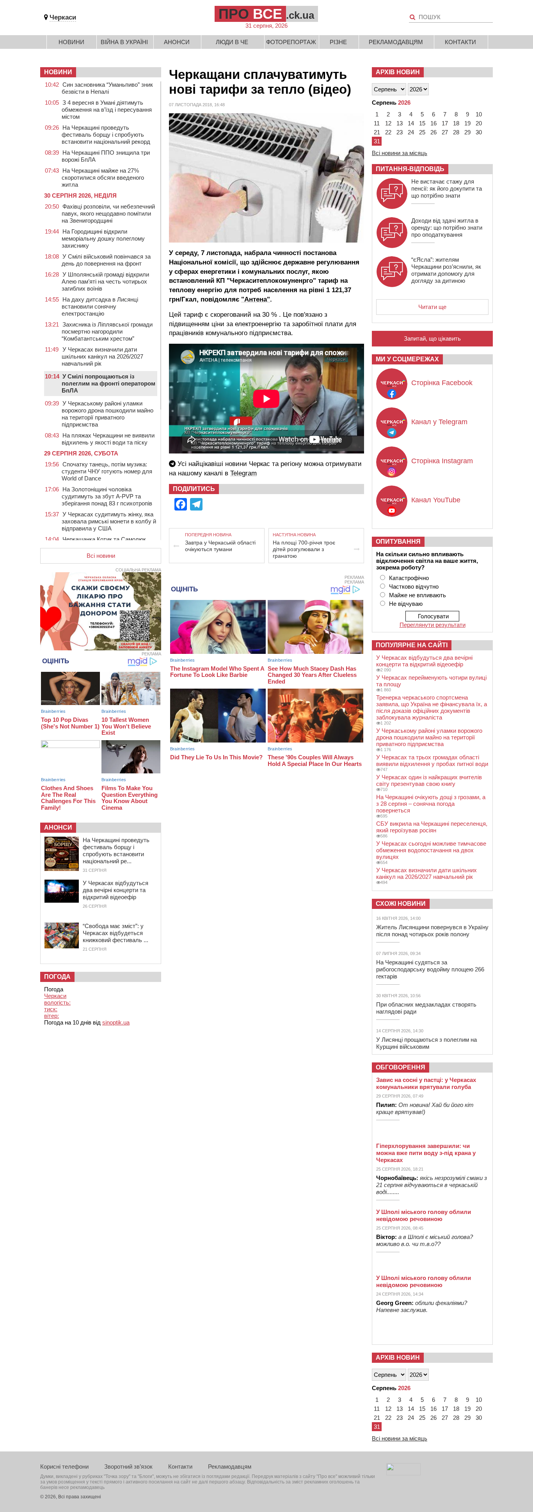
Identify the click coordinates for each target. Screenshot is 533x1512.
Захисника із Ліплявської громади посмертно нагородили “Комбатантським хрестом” (107, 331)
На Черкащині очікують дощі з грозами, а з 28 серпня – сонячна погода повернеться (430, 804)
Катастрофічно (409, 578)
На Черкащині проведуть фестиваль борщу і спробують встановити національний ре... (116, 850)
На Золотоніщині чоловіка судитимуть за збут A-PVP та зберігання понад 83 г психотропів (107, 496)
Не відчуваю (406, 603)
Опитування (398, 541)
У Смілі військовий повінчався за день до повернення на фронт (106, 260)
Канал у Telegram (439, 422)
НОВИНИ (58, 72)
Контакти (460, 42)
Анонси (177, 42)
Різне (338, 42)
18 (456, 123)
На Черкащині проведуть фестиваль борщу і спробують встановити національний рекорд (106, 134)
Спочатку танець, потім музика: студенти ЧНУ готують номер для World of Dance (107, 471)
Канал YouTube (435, 500)
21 (377, 132)
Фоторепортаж (291, 42)
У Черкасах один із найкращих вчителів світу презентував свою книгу (429, 780)
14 (411, 123)
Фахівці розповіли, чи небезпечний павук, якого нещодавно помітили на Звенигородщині (108, 213)
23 (399, 132)
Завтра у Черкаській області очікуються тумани (220, 545)
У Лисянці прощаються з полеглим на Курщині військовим (426, 1043)
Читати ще (432, 306)
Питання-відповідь (410, 169)
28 (456, 132)
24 (411, 132)
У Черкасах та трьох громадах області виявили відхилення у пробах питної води (432, 760)
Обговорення (400, 1067)
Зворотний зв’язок (128, 1466)
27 (445, 132)
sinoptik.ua (116, 1022)
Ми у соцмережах (407, 359)
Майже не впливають (417, 595)
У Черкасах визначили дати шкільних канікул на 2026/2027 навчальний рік (102, 356)
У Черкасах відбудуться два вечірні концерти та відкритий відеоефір (115, 890)
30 (479, 132)
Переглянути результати (432, 624)
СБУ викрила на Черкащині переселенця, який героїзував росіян (431, 827)
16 (433, 123)
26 (433, 132)
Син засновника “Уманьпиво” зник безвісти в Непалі (107, 88)
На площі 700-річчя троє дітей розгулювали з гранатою (304, 549)
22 (388, 132)
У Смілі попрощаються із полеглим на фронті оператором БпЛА (108, 383)
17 (445, 123)
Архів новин (398, 72)
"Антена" (255, 299)
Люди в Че (232, 42)
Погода (57, 976)
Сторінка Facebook (442, 383)
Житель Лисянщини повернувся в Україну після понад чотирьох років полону (432, 930)
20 (479, 123)
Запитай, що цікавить (432, 338)
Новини (71, 42)
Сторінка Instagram (442, 461)
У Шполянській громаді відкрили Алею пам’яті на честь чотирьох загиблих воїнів (105, 281)
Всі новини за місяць (399, 153)
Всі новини (101, 555)
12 (388, 123)
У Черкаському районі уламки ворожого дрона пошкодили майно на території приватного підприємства (107, 414)
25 (422, 132)
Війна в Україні (124, 42)
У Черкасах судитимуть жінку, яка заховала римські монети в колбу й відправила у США (109, 521)
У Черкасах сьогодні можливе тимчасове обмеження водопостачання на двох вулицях (431, 850)
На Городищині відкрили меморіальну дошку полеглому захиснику (103, 238)
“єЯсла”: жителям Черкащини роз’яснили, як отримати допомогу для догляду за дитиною (446, 270)
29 (467, 132)
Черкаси (63, 17)
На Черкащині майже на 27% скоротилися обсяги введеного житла (103, 177)
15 (422, 123)
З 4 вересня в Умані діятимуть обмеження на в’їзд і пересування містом (107, 109)
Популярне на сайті (412, 645)
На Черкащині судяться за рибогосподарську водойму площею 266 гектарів (430, 969)
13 (399, 123)
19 (467, 123)
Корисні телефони (64, 1466)
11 (377, 123)
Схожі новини (401, 903)
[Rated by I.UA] (403, 1473)
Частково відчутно (414, 586)
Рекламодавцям (396, 42)
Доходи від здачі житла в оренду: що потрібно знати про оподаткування (446, 227)
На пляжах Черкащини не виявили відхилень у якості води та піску (108, 439)
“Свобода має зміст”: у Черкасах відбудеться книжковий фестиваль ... (115, 933)
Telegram (243, 473)
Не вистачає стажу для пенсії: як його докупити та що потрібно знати (446, 188)
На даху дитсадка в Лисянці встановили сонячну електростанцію (100, 306)
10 (479, 114)
